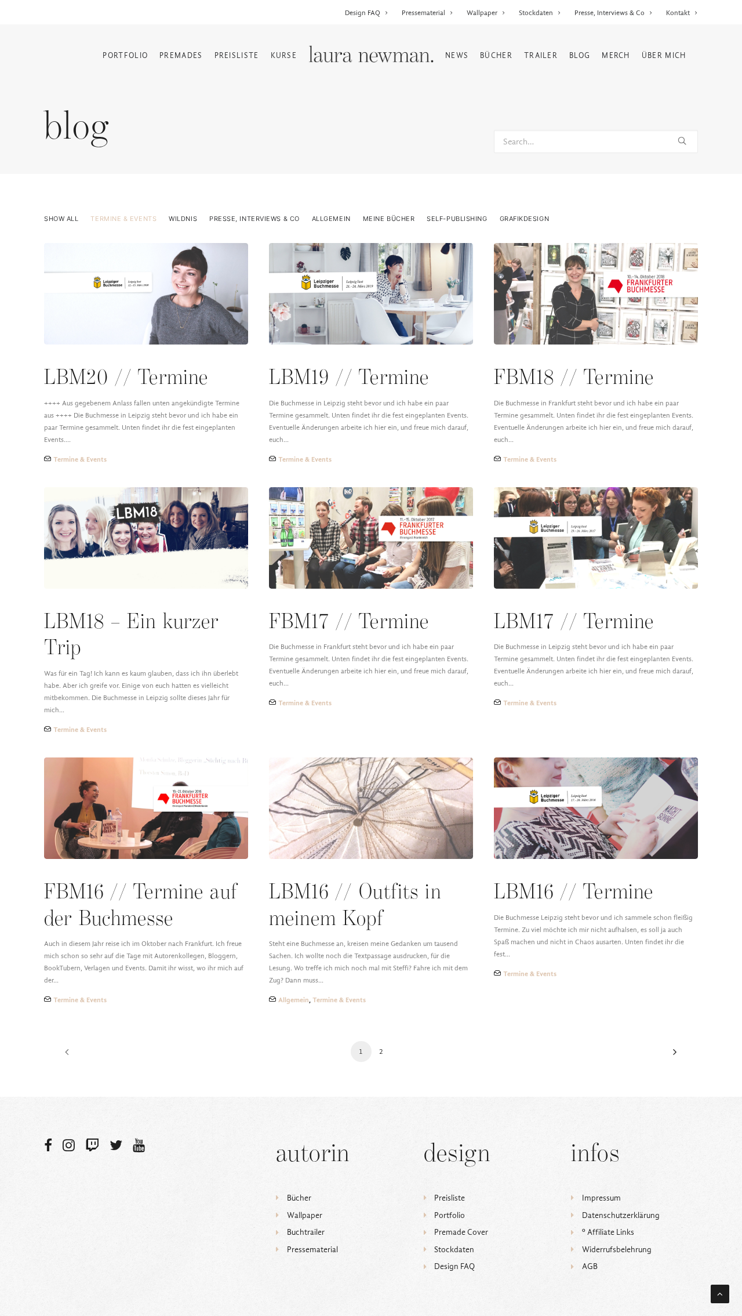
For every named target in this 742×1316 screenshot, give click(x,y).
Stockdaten (536, 13)
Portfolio (125, 55)
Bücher (496, 55)
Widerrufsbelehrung (617, 1250)
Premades (180, 55)
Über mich (664, 55)
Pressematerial (423, 13)
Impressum (601, 1198)
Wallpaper (482, 13)
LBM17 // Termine (574, 622)
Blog (579, 55)
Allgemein (331, 219)
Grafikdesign (525, 219)
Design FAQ (362, 13)
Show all (61, 219)
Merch (616, 55)
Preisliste (236, 55)
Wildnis (183, 219)
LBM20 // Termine (126, 378)
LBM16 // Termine (573, 893)
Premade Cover (461, 1232)
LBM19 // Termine (349, 378)
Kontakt (678, 13)
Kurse (284, 55)
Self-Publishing (457, 219)
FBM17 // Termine (349, 622)
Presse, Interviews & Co (609, 13)
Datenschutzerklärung (621, 1215)
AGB (590, 1266)
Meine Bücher (389, 219)
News (456, 55)
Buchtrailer (306, 1232)
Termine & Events (123, 219)
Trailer (541, 55)
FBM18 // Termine (574, 378)
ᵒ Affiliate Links (608, 1232)
